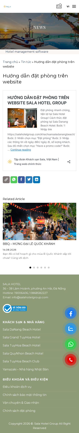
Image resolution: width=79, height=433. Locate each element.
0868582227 (39, 293)
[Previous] (4, 235)
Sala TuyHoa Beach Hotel (21, 345)
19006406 (21, 293)
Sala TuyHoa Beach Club (21, 361)
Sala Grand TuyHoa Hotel (21, 337)
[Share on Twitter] (29, 179)
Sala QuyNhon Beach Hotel (23, 353)
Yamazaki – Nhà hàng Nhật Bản (26, 369)
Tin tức (26, 62)
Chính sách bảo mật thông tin (24, 395)
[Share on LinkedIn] (36, 179)
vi (68, 6)
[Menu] (74, 6)
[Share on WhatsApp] (13, 179)
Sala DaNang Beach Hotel (22, 329)
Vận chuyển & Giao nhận (21, 402)
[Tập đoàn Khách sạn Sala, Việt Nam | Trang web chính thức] (24, 6)
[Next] (75, 235)
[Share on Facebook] (21, 179)
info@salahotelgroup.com (30, 297)
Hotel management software (27, 51)
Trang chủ (10, 62)
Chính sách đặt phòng (19, 411)
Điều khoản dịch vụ (17, 387)
